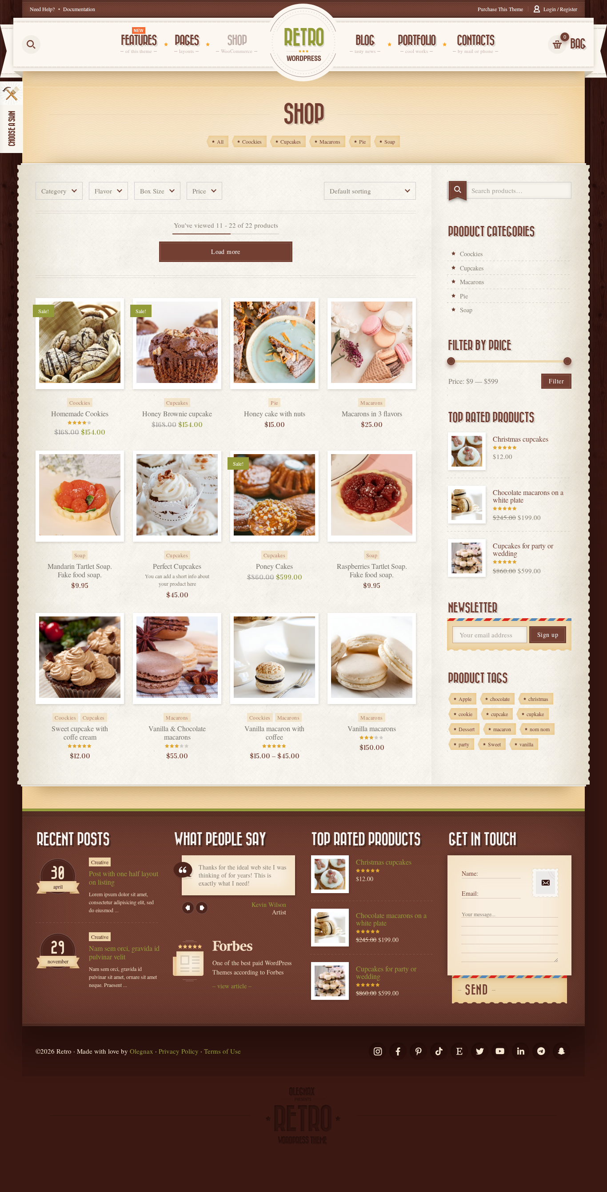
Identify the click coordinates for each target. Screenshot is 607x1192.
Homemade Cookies (79, 413)
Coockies (471, 254)
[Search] (458, 191)
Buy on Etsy (90, 549)
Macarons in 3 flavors (372, 413)
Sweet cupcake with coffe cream (80, 732)
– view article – (232, 986)
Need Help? (42, 9)
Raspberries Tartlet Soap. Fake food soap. (372, 570)
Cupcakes (471, 268)
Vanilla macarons (371, 728)
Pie (464, 296)
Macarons (472, 282)
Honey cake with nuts (274, 413)
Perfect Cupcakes (177, 566)
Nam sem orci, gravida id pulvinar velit (124, 952)
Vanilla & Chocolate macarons (177, 732)
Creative (99, 862)
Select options (382, 397)
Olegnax (141, 1051)
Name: (470, 873)
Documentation (79, 9)
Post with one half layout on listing (123, 877)
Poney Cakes (274, 566)
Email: (470, 893)
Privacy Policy (179, 1051)
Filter (556, 381)
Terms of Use (222, 1051)
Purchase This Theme (500, 9)
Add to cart (90, 397)
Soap (466, 310)
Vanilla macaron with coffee (274, 732)
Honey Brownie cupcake (177, 413)
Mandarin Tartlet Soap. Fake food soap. (80, 570)
